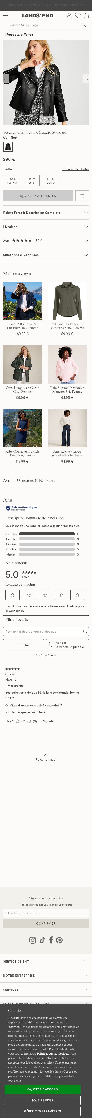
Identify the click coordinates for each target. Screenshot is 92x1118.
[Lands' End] (37, 15)
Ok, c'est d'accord (42, 1089)
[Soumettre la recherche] (84, 24)
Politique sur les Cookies (52, 1053)
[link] (29, 574)
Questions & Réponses (21, 254)
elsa (8, 680)
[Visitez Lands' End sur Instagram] (32, 941)
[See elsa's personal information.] (15, 679)
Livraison (10, 226)
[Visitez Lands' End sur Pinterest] (58, 941)
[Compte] (69, 15)
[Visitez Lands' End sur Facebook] (49, 941)
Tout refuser (42, 1100)
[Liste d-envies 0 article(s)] (78, 15)
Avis (6, 480)
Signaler (49, 721)
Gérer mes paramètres (42, 1111)
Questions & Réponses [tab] (36, 480)
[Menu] (5, 15)
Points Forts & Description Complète (32, 212)
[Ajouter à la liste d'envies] (82, 195)
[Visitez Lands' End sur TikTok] (41, 941)
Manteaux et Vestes (19, 34)
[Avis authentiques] (22, 508)
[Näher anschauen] (4, 78)
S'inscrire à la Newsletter (46, 898)
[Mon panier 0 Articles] (86, 15)
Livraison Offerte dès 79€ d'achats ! (46, 5)
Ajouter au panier (38, 195)
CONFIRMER (46, 923)
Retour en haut (46, 759)
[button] (12, 595)
